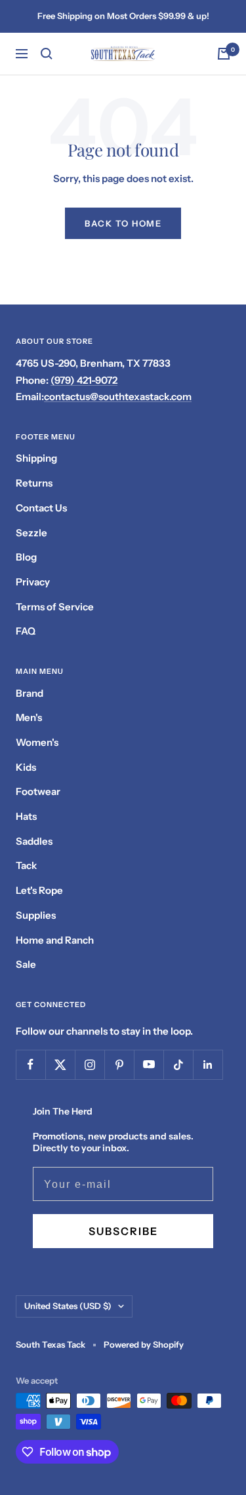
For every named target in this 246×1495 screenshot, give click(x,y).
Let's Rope (39, 890)
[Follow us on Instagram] (89, 1064)
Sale (26, 964)
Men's (29, 717)
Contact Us (41, 508)
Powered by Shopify (144, 1344)
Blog (26, 557)
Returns (34, 483)
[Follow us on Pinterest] (119, 1064)
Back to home (123, 223)
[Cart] (223, 54)
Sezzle (31, 532)
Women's (37, 742)
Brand (29, 693)
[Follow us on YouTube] (148, 1064)
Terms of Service (55, 606)
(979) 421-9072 (84, 380)
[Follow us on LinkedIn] (207, 1064)
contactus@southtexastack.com (118, 396)
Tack (26, 865)
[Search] (46, 54)
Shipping (36, 458)
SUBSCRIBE (123, 1231)
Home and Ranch (55, 940)
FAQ (25, 631)
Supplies (36, 915)
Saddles (34, 841)
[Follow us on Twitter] (60, 1064)
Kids (26, 767)
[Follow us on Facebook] (30, 1064)
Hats (26, 816)
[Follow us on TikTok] (178, 1064)
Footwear (38, 791)
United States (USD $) (68, 1306)
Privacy (33, 582)
